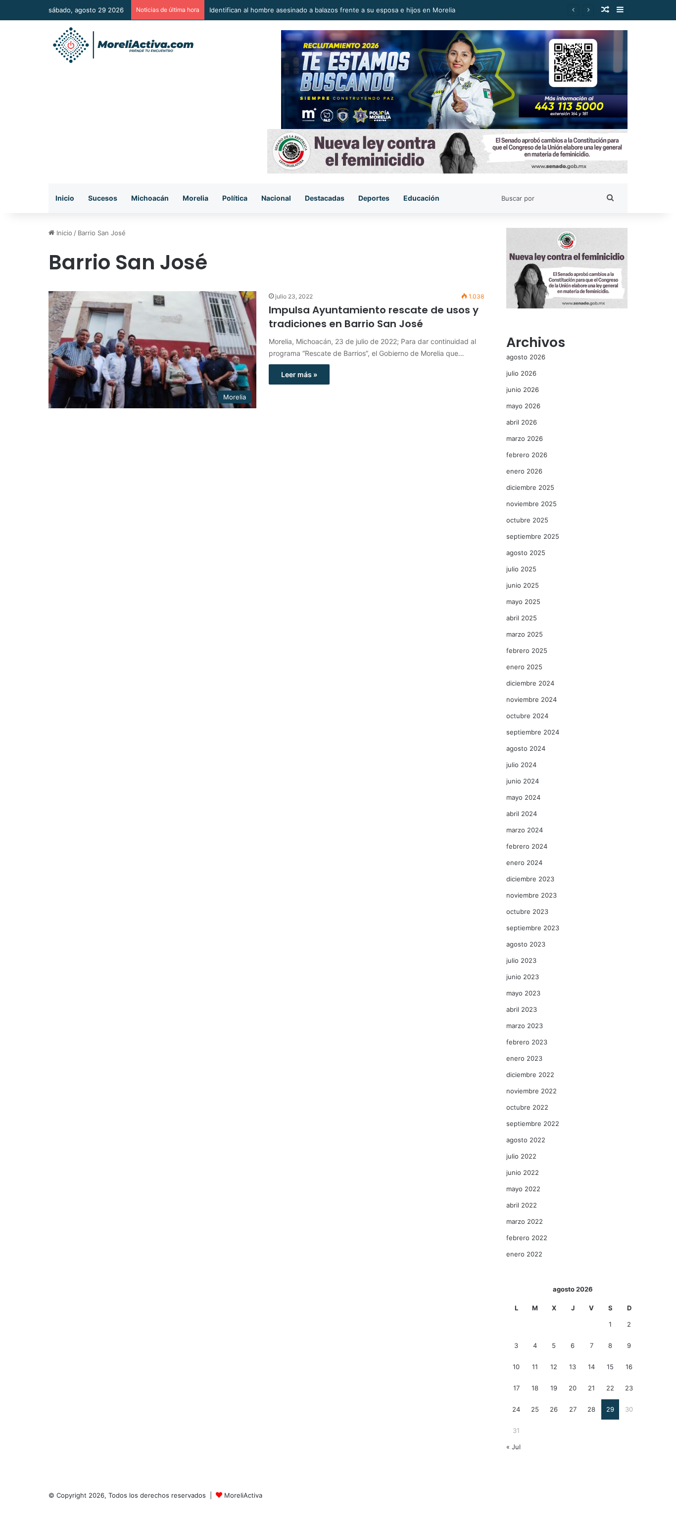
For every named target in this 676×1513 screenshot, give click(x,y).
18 (534, 1388)
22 (610, 1388)
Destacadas (324, 198)
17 (516, 1388)
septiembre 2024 (532, 732)
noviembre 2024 (531, 699)
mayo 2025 (523, 601)
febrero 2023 (526, 1042)
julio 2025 (521, 569)
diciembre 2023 (530, 879)
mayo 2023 (523, 993)
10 (516, 1367)
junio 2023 (522, 977)
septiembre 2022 (532, 1123)
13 (572, 1367)
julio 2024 (521, 765)
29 (610, 1409)
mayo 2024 (523, 797)
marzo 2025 (524, 634)
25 (535, 1409)
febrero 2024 (526, 846)
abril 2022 (521, 1205)
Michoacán (150, 198)
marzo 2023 (524, 1026)
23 (629, 1388)
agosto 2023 (525, 944)
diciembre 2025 (530, 487)
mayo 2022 (523, 1189)
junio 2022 (522, 1172)
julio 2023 (521, 960)
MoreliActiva (243, 1495)
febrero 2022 (526, 1238)
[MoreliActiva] (122, 45)
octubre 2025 (527, 520)
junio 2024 (522, 781)
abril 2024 (521, 814)
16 (629, 1367)
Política (234, 198)
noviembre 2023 (531, 895)
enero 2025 (524, 667)
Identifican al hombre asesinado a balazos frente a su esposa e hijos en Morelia (332, 10)
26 (554, 1409)
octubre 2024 (527, 716)
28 (591, 1409)
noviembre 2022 (531, 1091)
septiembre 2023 (532, 928)
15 (610, 1367)
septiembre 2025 (532, 536)
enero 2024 (524, 862)
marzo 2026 (524, 438)
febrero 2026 (526, 455)
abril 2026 (521, 422)
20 (573, 1388)
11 (535, 1367)
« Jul (513, 1447)
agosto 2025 (525, 553)
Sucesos (102, 198)
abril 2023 (521, 1009)
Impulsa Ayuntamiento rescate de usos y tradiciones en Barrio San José (374, 317)
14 (591, 1367)
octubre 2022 (527, 1107)
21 (591, 1388)
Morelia (195, 198)
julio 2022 (521, 1156)
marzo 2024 (524, 830)
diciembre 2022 (530, 1075)
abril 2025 (521, 618)
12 (553, 1367)
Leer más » (299, 374)
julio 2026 (521, 373)
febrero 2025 (526, 650)
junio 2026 (522, 389)
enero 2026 (524, 471)
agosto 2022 (525, 1140)
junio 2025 (522, 585)
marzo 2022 (524, 1221)
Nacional (276, 198)
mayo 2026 (523, 406)
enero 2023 (524, 1058)
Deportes (373, 198)
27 (573, 1409)
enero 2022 (524, 1254)
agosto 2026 (525, 357)
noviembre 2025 (531, 504)
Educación (421, 198)
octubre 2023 (527, 911)
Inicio (64, 198)
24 (516, 1409)
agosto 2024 (525, 748)
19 (553, 1388)
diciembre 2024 (530, 683)
